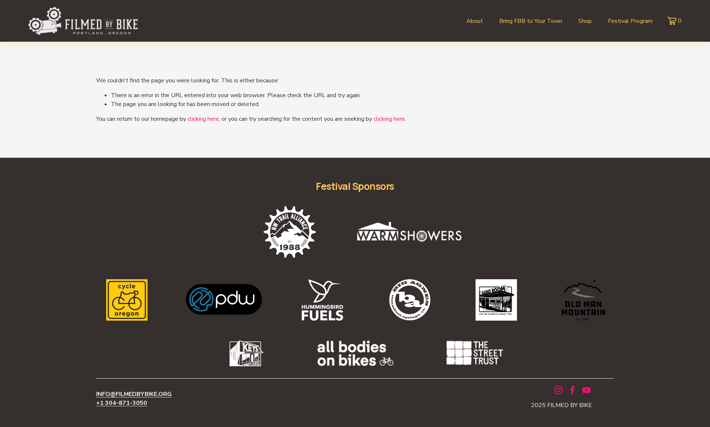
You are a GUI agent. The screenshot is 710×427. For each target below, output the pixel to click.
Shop (585, 21)
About (474, 21)
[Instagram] (558, 390)
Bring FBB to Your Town (530, 21)
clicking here (203, 119)
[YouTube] (586, 390)
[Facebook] (572, 390)
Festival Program (630, 21)
